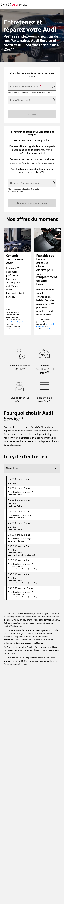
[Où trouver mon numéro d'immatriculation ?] (53, 86)
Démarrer (32, 114)
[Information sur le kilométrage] (53, 100)
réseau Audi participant (14, 322)
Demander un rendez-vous (32, 203)
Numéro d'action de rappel (26, 182)
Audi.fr (19, 329)
